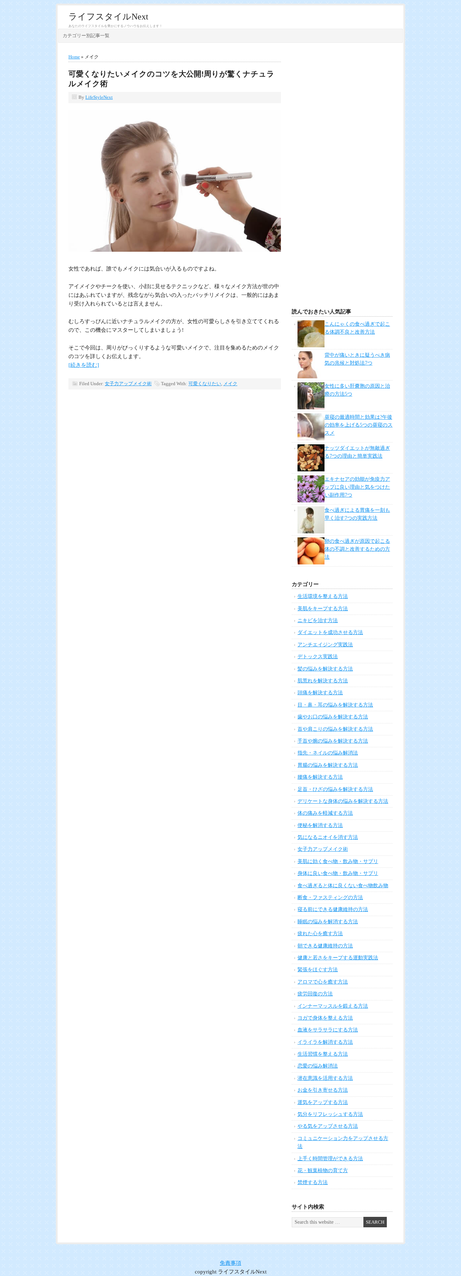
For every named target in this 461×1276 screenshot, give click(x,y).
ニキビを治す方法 (317, 620)
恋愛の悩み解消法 (317, 1066)
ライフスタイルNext (108, 16)
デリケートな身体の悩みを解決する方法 (342, 801)
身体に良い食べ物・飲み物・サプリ (337, 873)
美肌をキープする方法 (322, 608)
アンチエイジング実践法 (325, 644)
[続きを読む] (83, 365)
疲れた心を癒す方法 (320, 933)
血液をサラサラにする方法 (327, 1030)
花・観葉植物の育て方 (322, 1170)
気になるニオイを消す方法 (327, 837)
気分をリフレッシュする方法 (330, 1114)
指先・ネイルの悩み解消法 (327, 753)
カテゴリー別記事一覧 (86, 35)
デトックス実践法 (317, 656)
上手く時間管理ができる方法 (330, 1158)
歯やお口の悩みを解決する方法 (332, 717)
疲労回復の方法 (315, 993)
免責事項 (230, 1263)
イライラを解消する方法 (325, 1042)
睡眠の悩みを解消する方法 (327, 921)
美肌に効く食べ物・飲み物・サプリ (337, 861)
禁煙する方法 (312, 1182)
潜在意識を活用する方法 (325, 1078)
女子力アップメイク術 (128, 383)
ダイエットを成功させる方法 (330, 632)
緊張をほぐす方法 (317, 969)
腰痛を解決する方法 (320, 777)
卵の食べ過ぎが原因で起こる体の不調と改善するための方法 (357, 549)
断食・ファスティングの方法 (330, 897)
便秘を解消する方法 (320, 825)
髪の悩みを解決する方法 (325, 669)
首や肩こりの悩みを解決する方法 (335, 729)
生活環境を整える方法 (322, 596)
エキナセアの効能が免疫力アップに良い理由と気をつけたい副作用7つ (357, 487)
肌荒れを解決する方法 (322, 680)
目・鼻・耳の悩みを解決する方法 (335, 705)
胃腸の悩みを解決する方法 (327, 765)
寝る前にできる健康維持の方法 (332, 909)
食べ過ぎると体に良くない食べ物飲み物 (342, 885)
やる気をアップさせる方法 (327, 1126)
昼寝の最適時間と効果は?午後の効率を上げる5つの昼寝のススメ (359, 425)
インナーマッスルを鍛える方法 (332, 1006)
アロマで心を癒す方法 (322, 982)
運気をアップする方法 (322, 1102)
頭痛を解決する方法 (320, 692)
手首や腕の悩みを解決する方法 (332, 741)
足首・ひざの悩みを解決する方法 (335, 789)
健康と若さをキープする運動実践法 (337, 957)
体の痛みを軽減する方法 (325, 813)
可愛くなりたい (204, 383)
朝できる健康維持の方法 (325, 946)
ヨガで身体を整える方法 (325, 1018)
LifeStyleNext (99, 97)
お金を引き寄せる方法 (322, 1090)
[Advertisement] (342, 177)
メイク (230, 383)
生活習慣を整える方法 (322, 1054)
